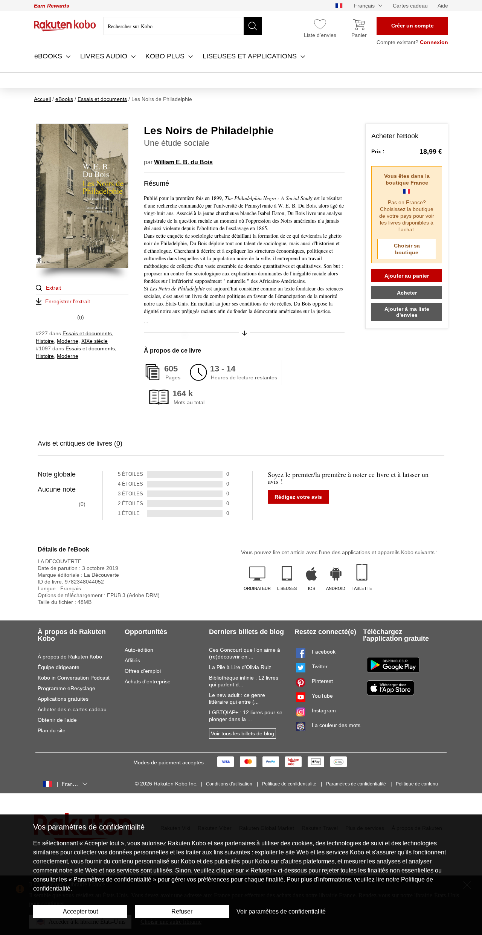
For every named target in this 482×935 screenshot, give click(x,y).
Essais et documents (87, 333)
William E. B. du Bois (183, 162)
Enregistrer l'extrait (67, 301)
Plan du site (52, 730)
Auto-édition (139, 650)
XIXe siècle (94, 341)
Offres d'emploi (143, 671)
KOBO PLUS (165, 56)
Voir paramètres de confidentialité (281, 911)
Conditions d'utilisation (229, 784)
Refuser (181, 911)
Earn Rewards (51, 6)
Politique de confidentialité (289, 784)
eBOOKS (49, 56)
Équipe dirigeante (58, 667)
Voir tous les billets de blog (242, 733)
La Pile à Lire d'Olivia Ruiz (240, 667)
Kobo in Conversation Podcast (74, 678)
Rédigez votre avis (298, 497)
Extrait (53, 288)
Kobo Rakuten (65, 26)
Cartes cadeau (410, 6)
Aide (443, 6)
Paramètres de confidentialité (356, 784)
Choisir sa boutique (407, 249)
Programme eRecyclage (66, 688)
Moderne (67, 341)
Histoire (45, 341)
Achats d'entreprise (148, 681)
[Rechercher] (253, 26)
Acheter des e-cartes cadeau (72, 709)
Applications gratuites (63, 699)
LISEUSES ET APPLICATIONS (251, 56)
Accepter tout (80, 911)
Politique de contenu (417, 784)
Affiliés (132, 660)
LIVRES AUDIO (104, 56)
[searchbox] (183, 26)
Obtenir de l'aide (57, 720)
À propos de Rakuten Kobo (70, 657)
